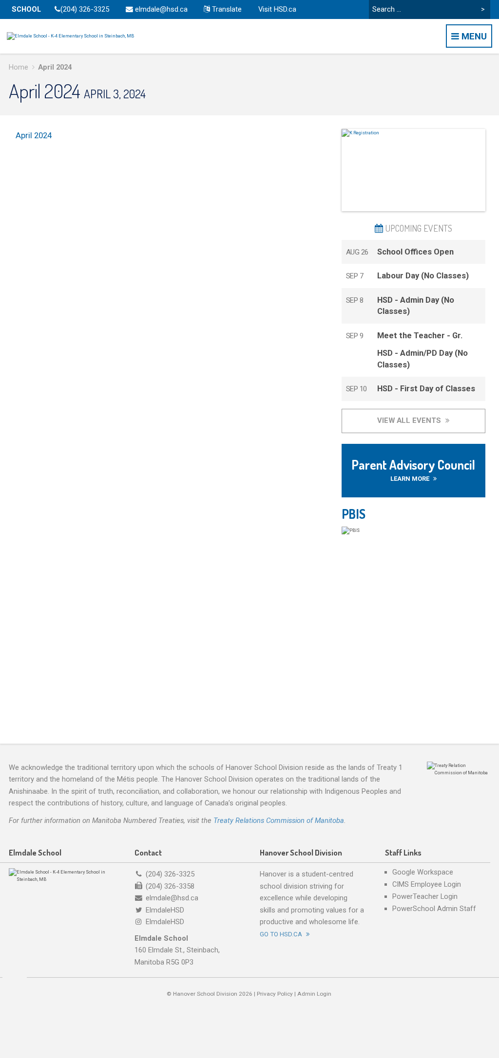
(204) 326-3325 (84, 9)
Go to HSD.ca (282, 934)
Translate (226, 9)
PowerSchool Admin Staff (434, 909)
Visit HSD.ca (277, 9)
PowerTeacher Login (425, 897)
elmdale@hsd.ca (160, 9)
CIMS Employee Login (426, 884)
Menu (473, 36)
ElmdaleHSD (165, 910)
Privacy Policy (275, 993)
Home (18, 67)
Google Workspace (422, 872)
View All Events (410, 420)
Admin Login (314, 993)
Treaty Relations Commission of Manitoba (278, 820)
